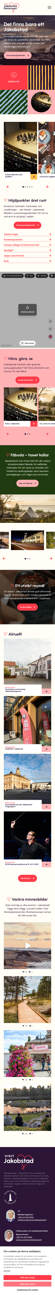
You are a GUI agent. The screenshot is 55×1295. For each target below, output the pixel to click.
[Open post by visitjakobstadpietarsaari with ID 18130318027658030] (27, 1053)
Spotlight (8, 250)
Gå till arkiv (26, 878)
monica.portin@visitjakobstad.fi (29, 1240)
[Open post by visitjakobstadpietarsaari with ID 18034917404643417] (27, 999)
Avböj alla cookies (27, 1284)
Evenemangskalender (16, 55)
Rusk (6, 261)
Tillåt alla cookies (27, 1278)
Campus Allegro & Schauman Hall (21, 244)
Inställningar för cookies (27, 1290)
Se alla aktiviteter (25, 380)
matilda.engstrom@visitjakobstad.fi (32, 1220)
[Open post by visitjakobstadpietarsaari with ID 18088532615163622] (27, 945)
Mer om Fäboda (25, 483)
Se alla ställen (26, 607)
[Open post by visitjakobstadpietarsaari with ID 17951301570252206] (27, 1107)
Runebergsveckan (13, 239)
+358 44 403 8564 (24, 1237)
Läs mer (7, 1270)
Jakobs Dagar (11, 234)
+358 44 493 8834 (26, 1217)
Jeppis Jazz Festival (14, 255)
